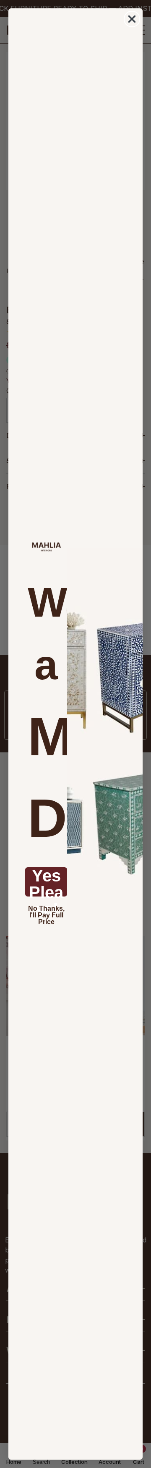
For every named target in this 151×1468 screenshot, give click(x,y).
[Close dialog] (132, 19)
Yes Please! (46, 882)
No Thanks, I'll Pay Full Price (46, 915)
